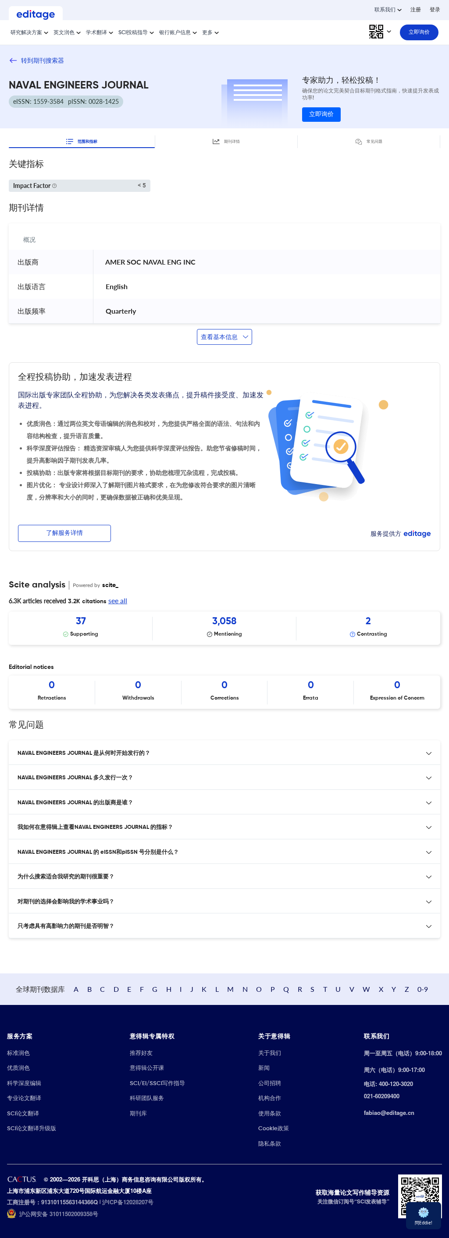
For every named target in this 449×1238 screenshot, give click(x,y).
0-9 (422, 989)
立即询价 (321, 114)
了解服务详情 (64, 533)
